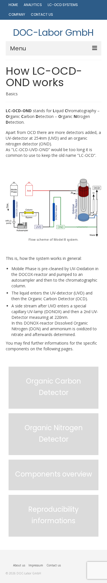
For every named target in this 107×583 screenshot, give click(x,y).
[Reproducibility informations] (53, 534)
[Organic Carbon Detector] (53, 406)
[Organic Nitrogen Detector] (53, 452)
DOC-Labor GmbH (53, 32)
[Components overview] (53, 487)
